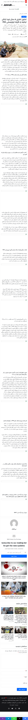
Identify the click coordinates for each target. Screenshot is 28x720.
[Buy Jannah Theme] (14, 9)
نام (26, 670)
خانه (25, 13)
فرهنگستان (9, 702)
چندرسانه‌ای (4, 702)
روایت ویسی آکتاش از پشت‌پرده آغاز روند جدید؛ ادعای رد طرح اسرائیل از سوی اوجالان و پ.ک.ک (8, 618)
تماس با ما (12, 704)
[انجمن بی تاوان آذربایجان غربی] (9, 5)
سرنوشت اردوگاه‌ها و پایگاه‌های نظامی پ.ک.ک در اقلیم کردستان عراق (21, 636)
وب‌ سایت (25, 682)
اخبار (23, 702)
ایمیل (25, 676)
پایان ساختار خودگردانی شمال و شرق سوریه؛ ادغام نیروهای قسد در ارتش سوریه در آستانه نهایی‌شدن (7, 637)
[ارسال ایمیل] (21, 34)
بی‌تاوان (23, 34)
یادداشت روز (18, 702)
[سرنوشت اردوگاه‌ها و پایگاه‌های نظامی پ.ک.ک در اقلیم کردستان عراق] (21, 629)
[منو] (2, 5)
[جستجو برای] (26, 5)
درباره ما (16, 704)
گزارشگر (21, 13)
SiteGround (10, 700)
